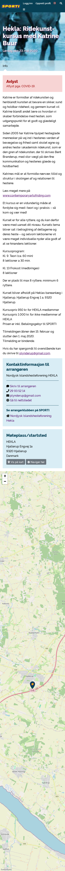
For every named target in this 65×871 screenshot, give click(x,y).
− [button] (5, 481)
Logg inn (28, 3)
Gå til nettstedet (21, 400)
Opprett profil (43, 3)
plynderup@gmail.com (34, 353)
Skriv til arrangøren (23, 386)
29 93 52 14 (17, 391)
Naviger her (37, 462)
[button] (55, 3)
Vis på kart (16, 462)
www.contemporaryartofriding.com (27, 195)
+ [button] (5, 476)
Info (5, 66)
